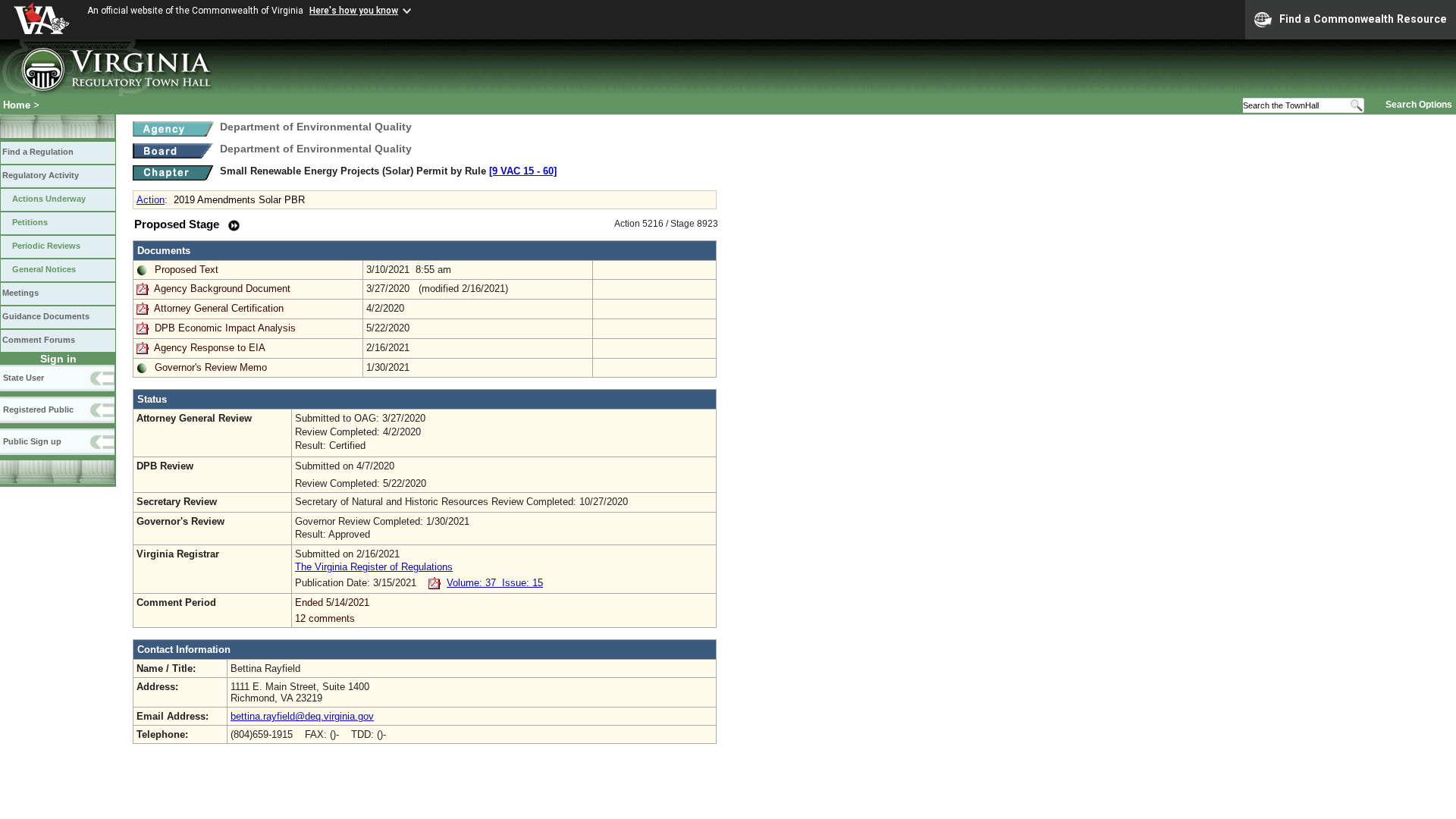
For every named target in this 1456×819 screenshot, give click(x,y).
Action (150, 200)
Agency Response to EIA (209, 347)
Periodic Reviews (46, 245)
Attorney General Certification (219, 308)
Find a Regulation (38, 151)
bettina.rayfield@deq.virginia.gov (302, 716)
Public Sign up (32, 441)
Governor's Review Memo (211, 367)
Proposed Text (186, 269)
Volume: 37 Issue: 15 (495, 582)
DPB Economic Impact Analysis (225, 328)
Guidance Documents (45, 316)
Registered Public (38, 409)
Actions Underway (49, 198)
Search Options (1418, 104)
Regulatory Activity (40, 175)
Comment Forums (38, 339)
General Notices (44, 269)
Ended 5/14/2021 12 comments (332, 610)
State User (23, 377)
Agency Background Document (222, 288)
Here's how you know (353, 10)
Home (16, 105)
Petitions (30, 222)
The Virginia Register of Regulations (374, 567)
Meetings (20, 292)
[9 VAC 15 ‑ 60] (523, 171)
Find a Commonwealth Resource (1363, 19)
